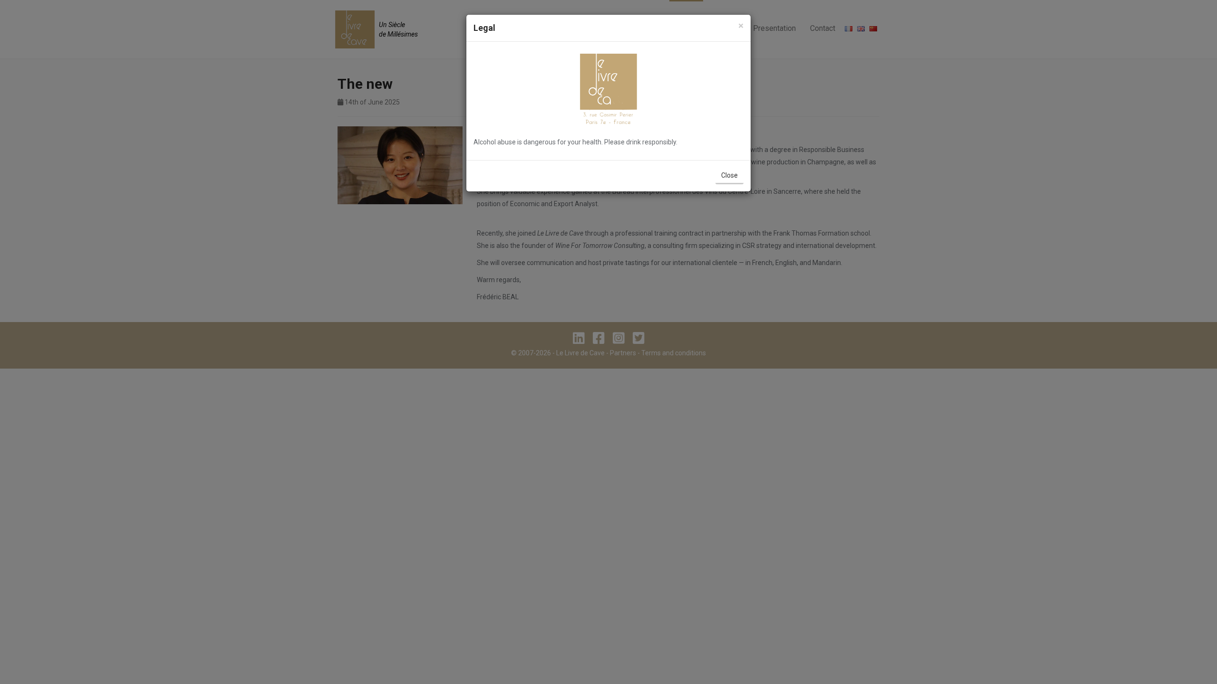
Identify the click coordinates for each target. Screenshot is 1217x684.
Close (729, 175)
